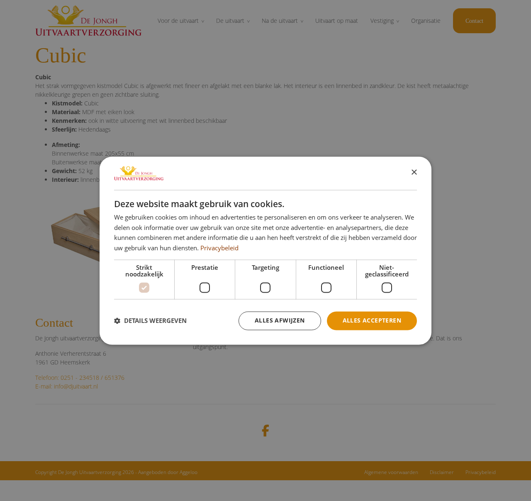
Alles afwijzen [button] (280, 320)
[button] (150, 320)
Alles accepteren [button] (372, 320)
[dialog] (265, 250)
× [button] (414, 172)
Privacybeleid (219, 248)
